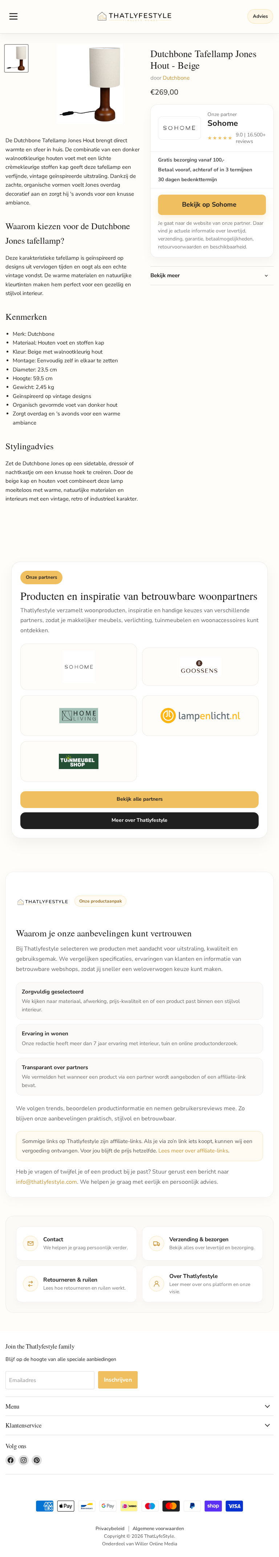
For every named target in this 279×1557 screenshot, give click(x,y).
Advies (260, 16)
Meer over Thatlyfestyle (139, 820)
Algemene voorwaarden (158, 1528)
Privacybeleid (110, 1528)
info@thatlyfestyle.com (46, 1182)
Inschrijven (118, 1380)
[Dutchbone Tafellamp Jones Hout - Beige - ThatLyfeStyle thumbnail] (16, 58)
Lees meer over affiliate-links (193, 1150)
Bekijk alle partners (140, 799)
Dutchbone (176, 77)
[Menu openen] (13, 16)
